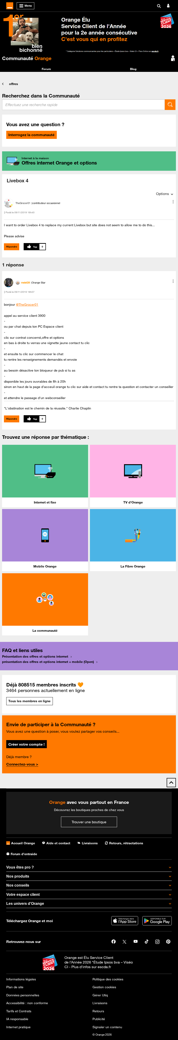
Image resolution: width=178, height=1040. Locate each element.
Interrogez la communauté (31, 134)
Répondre (11, 246)
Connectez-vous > (22, 764)
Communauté (26, 58)
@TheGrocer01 (27, 304)
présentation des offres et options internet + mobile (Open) (48, 662)
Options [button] (162, 193)
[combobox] (83, 104)
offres (13, 84)
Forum (46, 69)
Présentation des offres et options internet (35, 656)
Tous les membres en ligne (29, 701)
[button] (173, 201)
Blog (133, 69)
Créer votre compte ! (26, 744)
